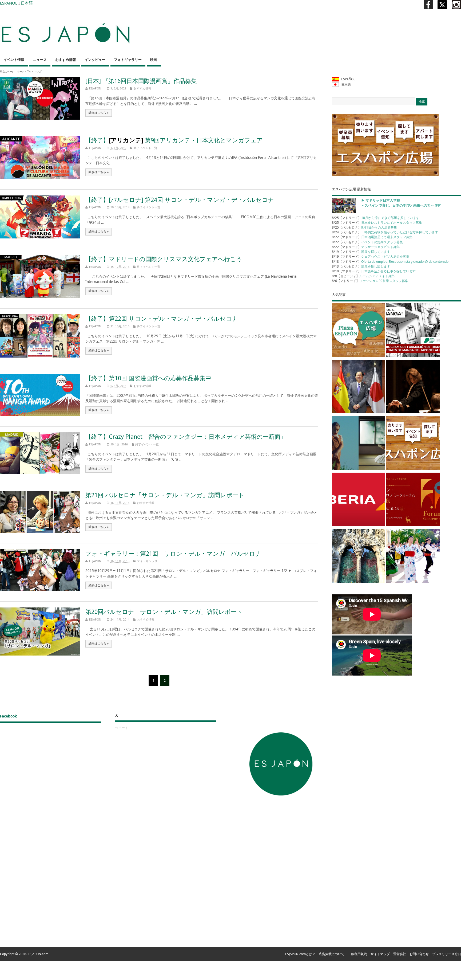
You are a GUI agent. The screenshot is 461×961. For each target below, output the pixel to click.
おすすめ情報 (65, 60)
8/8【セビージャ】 (363, 276)
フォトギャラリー (128, 60)
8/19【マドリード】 (361, 251)
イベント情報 (13, 60)
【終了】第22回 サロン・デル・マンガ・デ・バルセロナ (161, 318)
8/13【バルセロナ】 (361, 266)
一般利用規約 (357, 954)
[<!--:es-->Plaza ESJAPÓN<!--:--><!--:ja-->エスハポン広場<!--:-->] (358, 331)
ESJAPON (95, 88)
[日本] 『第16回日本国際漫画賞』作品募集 (141, 81)
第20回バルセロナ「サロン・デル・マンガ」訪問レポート (164, 611)
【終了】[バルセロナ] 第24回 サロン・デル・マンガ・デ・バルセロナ (179, 199)
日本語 (27, 3)
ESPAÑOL (8, 3)
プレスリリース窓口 (446, 954)
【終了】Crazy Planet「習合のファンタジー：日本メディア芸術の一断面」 (185, 436)
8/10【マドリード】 (374, 271)
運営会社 (399, 954)
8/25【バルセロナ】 (364, 227)
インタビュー (95, 60)
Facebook (8, 716)
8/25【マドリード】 (375, 217)
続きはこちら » (99, 113)
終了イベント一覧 (145, 148)
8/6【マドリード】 (370, 281)
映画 (153, 60)
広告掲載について (331, 954)
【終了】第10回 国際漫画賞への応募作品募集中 (148, 378)
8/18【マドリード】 (390, 261)
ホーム (20, 71)
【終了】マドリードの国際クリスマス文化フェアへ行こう (163, 259)
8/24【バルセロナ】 (385, 232)
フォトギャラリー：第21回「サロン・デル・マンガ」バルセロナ (173, 553)
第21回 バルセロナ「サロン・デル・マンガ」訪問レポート (164, 495)
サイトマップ (380, 954)
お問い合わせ (419, 954)
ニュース (40, 60)
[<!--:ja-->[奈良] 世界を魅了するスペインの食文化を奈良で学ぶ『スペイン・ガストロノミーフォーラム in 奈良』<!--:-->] (413, 500)
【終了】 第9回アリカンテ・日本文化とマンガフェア (174, 140)
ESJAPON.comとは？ (300, 954)
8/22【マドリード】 (372, 237)
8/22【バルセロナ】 (367, 242)
